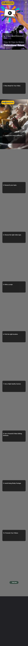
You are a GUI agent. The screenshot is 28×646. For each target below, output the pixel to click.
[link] (14, 582)
